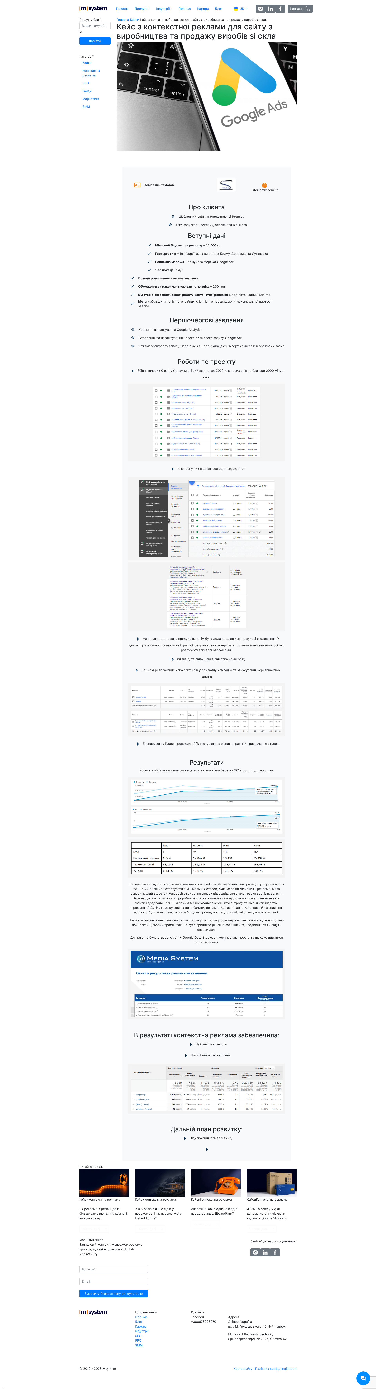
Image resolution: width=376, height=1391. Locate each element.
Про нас (184, 9)
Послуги (141, 9)
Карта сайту (243, 1369)
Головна (122, 9)
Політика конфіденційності (276, 1369)
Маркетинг (90, 99)
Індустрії (163, 9)
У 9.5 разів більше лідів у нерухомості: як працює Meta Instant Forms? (158, 1213)
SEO (85, 83)
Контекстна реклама (91, 73)
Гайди (87, 91)
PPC (138, 1340)
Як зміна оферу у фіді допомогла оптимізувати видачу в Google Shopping (267, 1213)
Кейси (87, 63)
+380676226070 (203, 1322)
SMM (86, 107)
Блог (218, 9)
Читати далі (91, 1229)
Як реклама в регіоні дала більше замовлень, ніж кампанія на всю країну (104, 1213)
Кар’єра (203, 9)
